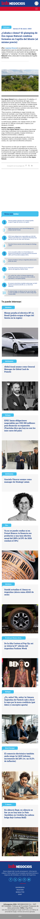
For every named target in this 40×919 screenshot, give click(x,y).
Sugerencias (20, 887)
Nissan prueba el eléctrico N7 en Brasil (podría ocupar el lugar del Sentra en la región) (20, 221)
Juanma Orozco (11, 48)
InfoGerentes (9, 361)
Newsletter (20, 892)
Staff (20, 894)
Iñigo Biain (29, 908)
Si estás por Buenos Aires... (13, 638)
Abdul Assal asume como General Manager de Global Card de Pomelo (21, 229)
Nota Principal (9, 748)
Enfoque (6, 27)
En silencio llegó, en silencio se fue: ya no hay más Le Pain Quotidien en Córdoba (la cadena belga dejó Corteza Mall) (22, 292)
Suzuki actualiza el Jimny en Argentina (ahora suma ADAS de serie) (22, 260)
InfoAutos (8, 307)
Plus (6, 525)
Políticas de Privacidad (20, 906)
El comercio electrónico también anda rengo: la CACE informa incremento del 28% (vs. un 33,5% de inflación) (22, 285)
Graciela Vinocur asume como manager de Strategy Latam (22, 244)
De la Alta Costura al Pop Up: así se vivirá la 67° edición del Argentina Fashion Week (21, 268)
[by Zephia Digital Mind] (20, 917)
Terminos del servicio (23, 911)
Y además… (9, 804)
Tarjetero (20, 890)
